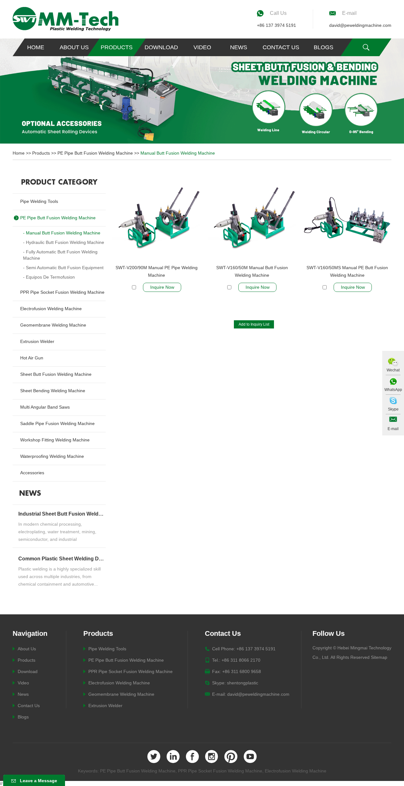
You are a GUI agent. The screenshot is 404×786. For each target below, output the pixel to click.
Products (117, 47)
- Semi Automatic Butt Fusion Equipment (63, 267)
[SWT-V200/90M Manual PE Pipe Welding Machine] (156, 218)
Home (35, 47)
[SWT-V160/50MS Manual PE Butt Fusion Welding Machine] (347, 218)
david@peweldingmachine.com (360, 25)
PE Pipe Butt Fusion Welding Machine (95, 153)
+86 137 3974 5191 (276, 25)
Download (161, 47)
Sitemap (379, 657)
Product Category (59, 182)
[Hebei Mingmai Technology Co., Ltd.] (65, 19)
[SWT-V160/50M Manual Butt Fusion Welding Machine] (252, 218)
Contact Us (281, 47)
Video (202, 47)
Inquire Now (162, 287)
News (238, 47)
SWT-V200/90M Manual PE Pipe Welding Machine (157, 271)
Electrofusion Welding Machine (119, 682)
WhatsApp (393, 389)
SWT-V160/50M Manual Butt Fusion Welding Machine (252, 271)
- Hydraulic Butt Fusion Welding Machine (63, 242)
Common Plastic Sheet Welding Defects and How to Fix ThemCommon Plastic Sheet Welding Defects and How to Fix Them (61, 558)
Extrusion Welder (105, 705)
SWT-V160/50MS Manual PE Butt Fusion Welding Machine (347, 271)
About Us (74, 47)
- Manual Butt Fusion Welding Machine (61, 232)
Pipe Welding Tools (107, 648)
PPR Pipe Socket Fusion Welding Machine (130, 671)
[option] (202, 91)
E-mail (393, 429)
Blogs (323, 47)
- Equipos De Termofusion (49, 277)
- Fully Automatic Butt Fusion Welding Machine (60, 255)
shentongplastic (242, 682)
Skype (393, 409)
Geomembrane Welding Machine (121, 694)
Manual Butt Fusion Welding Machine (177, 153)
